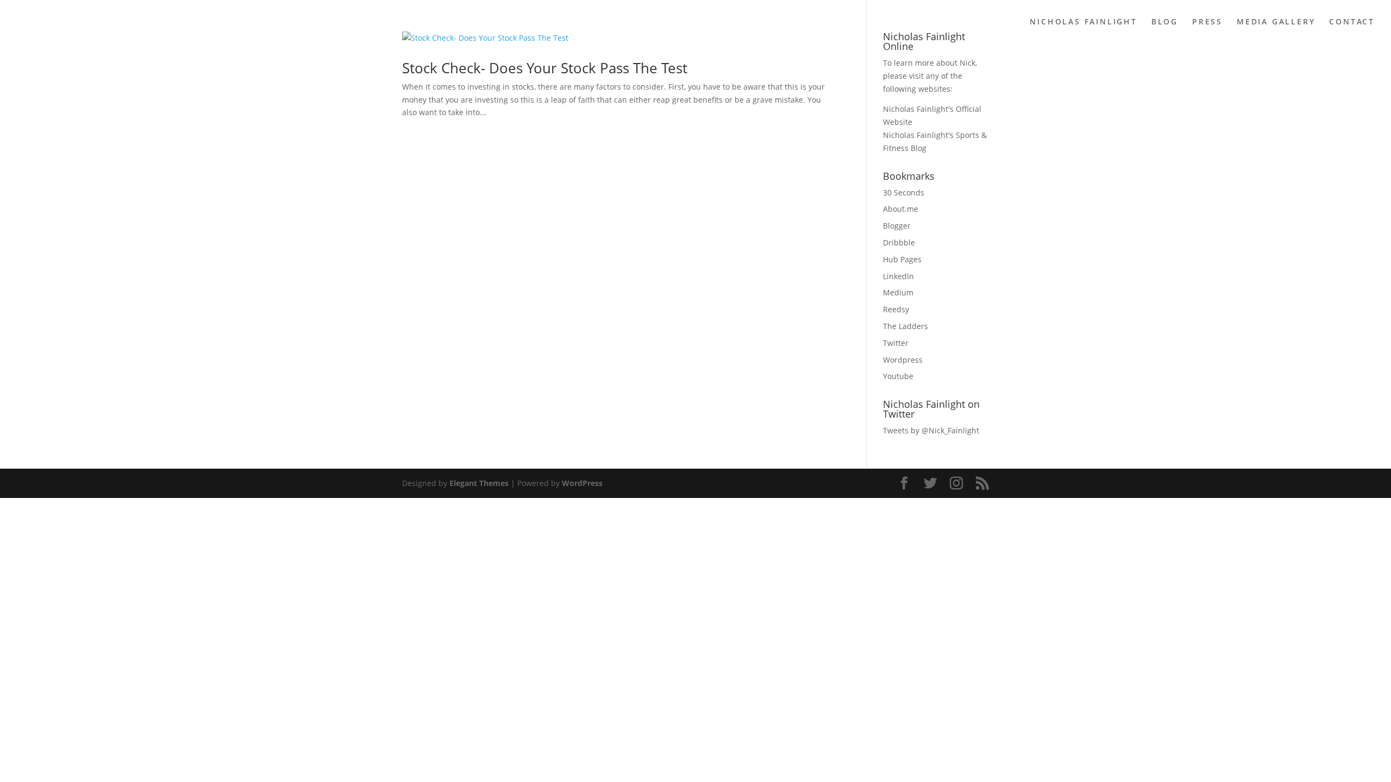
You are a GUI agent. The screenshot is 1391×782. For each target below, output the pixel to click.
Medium (898, 292)
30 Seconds (903, 192)
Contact (1352, 22)
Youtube (898, 376)
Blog (1164, 22)
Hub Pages (902, 259)
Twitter (895, 343)
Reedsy (896, 309)
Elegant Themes (479, 483)
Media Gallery (1276, 22)
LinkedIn (898, 276)
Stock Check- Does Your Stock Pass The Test (544, 68)
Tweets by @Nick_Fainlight (931, 430)
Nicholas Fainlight (1083, 22)
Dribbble (899, 242)
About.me (900, 209)
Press (1207, 22)
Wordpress (903, 360)
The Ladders (905, 326)
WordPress (582, 483)
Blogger (897, 225)
